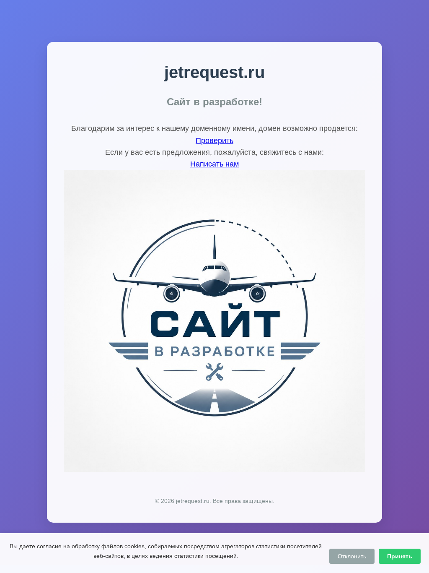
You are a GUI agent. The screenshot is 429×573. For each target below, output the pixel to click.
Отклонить (352, 556)
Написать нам (214, 164)
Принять (399, 556)
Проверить (214, 140)
